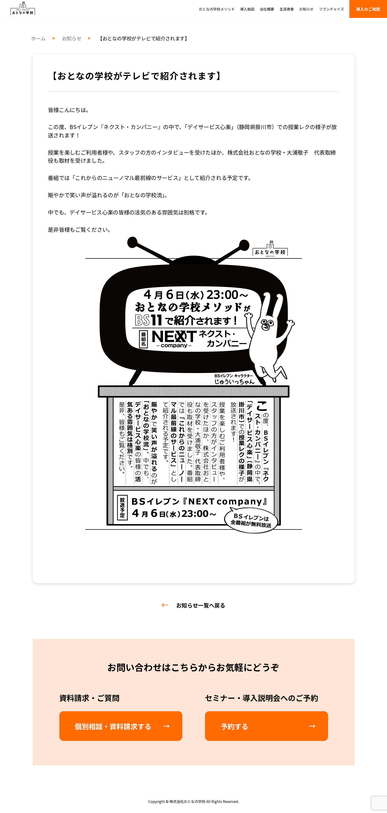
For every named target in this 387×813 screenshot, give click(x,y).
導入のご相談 (368, 9)
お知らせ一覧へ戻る (200, 605)
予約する (234, 726)
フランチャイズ (331, 9)
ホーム (38, 38)
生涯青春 (287, 9)
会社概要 (267, 9)
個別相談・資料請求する (113, 726)
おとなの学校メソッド (217, 9)
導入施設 (247, 9)
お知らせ (306, 9)
